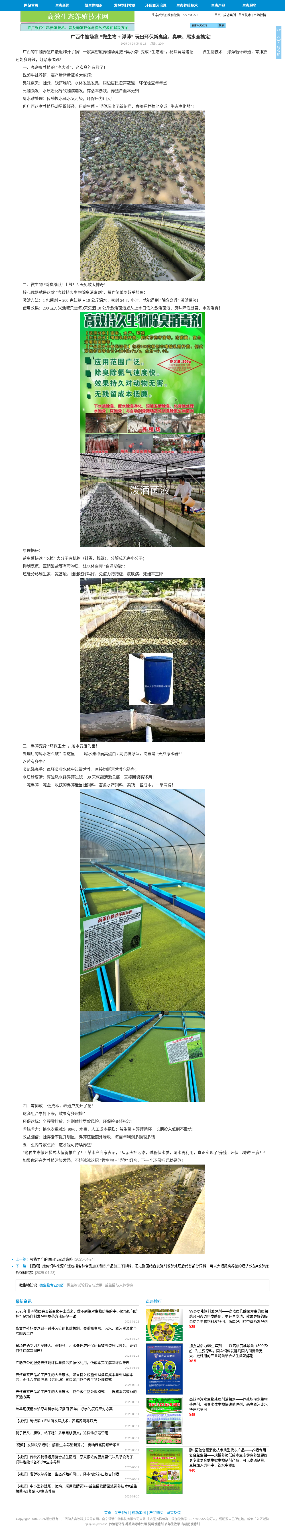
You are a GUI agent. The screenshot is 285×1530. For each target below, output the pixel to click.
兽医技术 (244, 15)
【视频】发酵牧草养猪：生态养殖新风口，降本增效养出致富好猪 (67, 1474)
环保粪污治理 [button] (156, 5)
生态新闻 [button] (62, 5)
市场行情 (260, 15)
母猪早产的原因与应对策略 (51, 1259)
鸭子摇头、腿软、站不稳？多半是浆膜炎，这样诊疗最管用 (62, 1433)
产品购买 (156, 1513)
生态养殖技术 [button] (187, 5)
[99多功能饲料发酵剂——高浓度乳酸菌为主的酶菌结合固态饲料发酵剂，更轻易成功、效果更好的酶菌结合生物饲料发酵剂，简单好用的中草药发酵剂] (164, 1325)
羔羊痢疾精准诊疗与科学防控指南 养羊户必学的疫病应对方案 (64, 1409)
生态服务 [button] (249, 5)
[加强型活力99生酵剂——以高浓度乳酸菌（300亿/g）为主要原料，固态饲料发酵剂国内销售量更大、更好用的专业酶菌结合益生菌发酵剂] (164, 1369)
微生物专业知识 (51, 1285)
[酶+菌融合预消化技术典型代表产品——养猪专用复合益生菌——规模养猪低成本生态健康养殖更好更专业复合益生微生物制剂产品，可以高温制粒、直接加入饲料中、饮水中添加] (164, 1471)
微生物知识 (28, 1285)
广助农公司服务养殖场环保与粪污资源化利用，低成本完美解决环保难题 (73, 1363)
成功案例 (229, 15)
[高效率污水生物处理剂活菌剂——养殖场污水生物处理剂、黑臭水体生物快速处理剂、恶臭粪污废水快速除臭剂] (164, 1421)
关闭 (278, 30)
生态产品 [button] (218, 5)
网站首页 (31, 5)
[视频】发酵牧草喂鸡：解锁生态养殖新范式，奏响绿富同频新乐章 (68, 1445)
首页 (217, 15)
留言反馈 (174, 1513)
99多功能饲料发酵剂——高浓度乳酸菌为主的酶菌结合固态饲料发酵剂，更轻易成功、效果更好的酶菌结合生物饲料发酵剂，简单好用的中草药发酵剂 (228, 1316)
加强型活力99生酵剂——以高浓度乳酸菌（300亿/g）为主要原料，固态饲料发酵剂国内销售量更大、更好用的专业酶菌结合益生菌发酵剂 (228, 1351)
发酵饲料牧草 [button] (124, 5)
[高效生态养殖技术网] (77, 21)
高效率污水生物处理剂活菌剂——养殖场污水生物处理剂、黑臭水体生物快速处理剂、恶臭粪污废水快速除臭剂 (228, 1404)
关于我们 (121, 1513)
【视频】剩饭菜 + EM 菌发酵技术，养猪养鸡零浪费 (56, 1421)
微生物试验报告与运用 (84, 1285)
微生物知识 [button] (93, 5)
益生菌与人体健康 (119, 1285)
